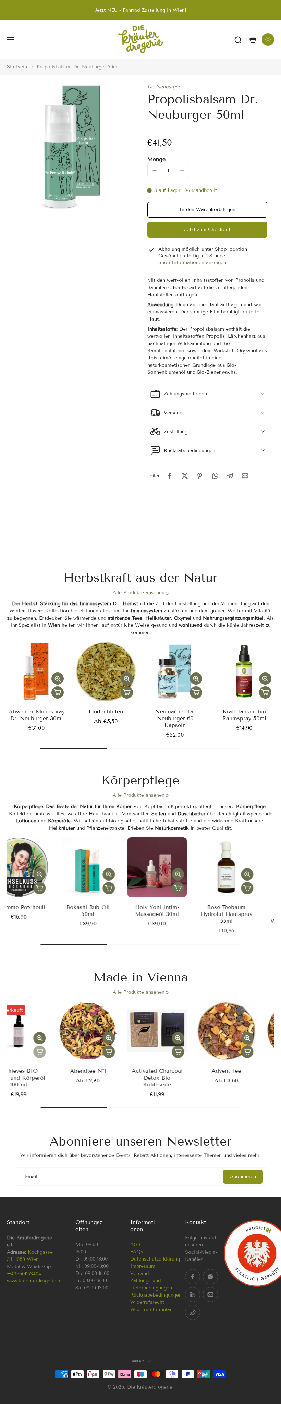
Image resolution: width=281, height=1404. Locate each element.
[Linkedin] (192, 1294)
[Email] (210, 1294)
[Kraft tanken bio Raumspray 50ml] (244, 671)
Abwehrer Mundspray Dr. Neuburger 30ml (37, 715)
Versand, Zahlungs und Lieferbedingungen (151, 1280)
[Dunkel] (268, 39)
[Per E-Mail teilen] (245, 475)
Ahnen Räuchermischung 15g (106, 1078)
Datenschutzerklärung (155, 1259)
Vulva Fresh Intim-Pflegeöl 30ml (244, 910)
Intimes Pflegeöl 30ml (175, 910)
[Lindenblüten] (106, 671)
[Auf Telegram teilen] (229, 475)
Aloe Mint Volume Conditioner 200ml (175, 1074)
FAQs (136, 1252)
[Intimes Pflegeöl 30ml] (175, 867)
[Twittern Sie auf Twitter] (184, 475)
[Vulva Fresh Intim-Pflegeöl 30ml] (244, 867)
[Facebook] (192, 1276)
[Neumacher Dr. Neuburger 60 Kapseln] (175, 671)
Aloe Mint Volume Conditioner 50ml (244, 1074)
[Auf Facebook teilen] (169, 475)
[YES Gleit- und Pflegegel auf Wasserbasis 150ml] (36, 867)
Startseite (18, 67)
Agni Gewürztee (37, 1071)
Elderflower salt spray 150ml (106, 910)
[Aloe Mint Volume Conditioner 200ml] (175, 1031)
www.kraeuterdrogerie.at (34, 1281)
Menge (156, 159)
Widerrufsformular (151, 1309)
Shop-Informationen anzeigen (192, 262)
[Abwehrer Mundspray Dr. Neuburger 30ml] (36, 671)
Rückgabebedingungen (156, 1295)
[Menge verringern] (154, 170)
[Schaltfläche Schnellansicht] (57, 678)
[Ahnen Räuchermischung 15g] (106, 1031)
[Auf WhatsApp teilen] (214, 475)
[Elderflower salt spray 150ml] (106, 867)
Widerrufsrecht (147, 1302)
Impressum (142, 1266)
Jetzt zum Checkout (207, 229)
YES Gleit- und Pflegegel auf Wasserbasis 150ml (37, 914)
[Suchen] (237, 39)
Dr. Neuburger (163, 87)
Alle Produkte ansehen (138, 593)
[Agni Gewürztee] (36, 1031)
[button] (10, 39)
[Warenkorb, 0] (252, 39)
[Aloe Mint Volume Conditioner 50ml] (244, 1031)
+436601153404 (24, 1274)
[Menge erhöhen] (182, 170)
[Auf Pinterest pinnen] (199, 475)
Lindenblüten (106, 711)
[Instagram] (210, 1276)
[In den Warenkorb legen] (57, 692)
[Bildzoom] (70, 146)
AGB (135, 1244)
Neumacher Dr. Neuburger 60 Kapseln (175, 718)
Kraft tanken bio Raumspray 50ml (244, 715)
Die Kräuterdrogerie (149, 1387)
